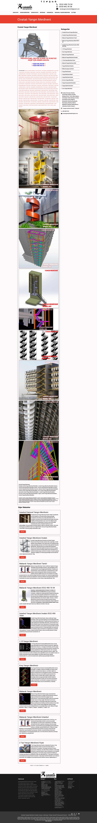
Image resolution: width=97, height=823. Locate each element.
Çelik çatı (38, 820)
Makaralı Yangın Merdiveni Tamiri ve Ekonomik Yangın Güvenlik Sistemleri (58, 792)
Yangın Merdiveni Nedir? (67, 74)
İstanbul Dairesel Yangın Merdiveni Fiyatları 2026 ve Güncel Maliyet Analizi (59, 786)
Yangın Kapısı (34, 12)
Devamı (22, 531)
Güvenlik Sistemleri (49, 72)
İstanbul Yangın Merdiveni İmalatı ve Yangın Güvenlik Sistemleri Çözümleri (60, 788)
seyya (28, 502)
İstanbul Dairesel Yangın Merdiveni (69, 32)
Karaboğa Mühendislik (50, 70)
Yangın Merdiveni (24, 12)
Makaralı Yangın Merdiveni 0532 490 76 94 (46, 786)
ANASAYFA (15, 12)
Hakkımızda (50, 12)
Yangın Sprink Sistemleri (67, 85)
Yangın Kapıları (45, 75)
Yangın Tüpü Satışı (52, 90)
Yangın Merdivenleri (66, 71)
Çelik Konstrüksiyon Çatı (25, 90)
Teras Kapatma (44, 70)
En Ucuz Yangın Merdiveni (67, 80)
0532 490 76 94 (65, 4)
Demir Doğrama (27, 72)
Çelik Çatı (26, 70)
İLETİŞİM (73, 12)
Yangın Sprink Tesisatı (44, 90)
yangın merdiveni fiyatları (43, 93)
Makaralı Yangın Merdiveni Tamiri (69, 37)
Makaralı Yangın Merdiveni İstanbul (70, 57)
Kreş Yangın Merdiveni (67, 51)
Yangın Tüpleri (50, 75)
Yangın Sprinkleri (33, 72)
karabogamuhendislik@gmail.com (70, 9)
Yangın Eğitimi (43, 72)
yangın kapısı (21, 98)
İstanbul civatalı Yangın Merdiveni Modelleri (28, 497)
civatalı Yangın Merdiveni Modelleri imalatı (27, 498)
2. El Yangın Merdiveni (67, 49)
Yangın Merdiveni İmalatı (67, 77)
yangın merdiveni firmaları (51, 93)
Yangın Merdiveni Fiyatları (68, 65)
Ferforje (67, 819)
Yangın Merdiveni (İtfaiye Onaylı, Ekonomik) (59, 804)
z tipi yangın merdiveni (70, 108)
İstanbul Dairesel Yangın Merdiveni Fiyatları (59, 807)
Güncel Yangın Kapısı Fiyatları (48, 88)
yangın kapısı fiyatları (33, 98)
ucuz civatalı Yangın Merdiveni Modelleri (42, 500)
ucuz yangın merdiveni (72, 817)
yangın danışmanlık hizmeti (40, 103)
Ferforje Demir (42, 77)
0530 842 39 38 (65, 7)
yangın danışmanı (33, 103)
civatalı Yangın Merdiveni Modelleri (37, 501)
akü (40, 820)
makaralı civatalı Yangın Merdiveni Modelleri (43, 499)
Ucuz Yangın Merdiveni (67, 88)
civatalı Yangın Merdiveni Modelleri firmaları (46, 498)
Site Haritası (48, 821)
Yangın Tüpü (54, 72)
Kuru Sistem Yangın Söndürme (47, 80)
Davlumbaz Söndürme (31, 70)
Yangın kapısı (75, 818)
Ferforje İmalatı (28, 85)
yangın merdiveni (27, 93)
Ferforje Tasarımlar (38, 70)
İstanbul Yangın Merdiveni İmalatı (69, 35)
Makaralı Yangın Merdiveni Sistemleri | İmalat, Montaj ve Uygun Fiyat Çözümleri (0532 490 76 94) (59, 795)
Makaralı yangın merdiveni (68, 68)
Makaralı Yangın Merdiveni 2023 (69, 63)
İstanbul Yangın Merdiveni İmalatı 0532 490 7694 (46, 788)
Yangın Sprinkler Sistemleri (33, 88)
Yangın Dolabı (56, 70)
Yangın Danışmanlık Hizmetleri (69, 82)
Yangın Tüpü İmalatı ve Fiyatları (23, 88)
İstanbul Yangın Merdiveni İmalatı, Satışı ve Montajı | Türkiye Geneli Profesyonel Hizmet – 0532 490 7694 (60, 799)
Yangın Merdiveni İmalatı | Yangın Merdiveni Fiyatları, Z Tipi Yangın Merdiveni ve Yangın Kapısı (59, 783)
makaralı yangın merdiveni (29, 817)
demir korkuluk (74, 819)
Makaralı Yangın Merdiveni (62, 12)
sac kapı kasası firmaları (57, 820)
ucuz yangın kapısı (48, 98)
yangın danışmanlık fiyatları (49, 103)
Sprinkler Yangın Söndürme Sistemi (36, 80)
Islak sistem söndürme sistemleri (26, 80)
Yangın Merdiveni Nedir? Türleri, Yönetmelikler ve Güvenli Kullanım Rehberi (59, 802)
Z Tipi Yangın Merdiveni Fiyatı (68, 60)
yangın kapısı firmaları (41, 98)
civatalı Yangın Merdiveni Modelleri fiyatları (46, 497)
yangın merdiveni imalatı (34, 93)
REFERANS (42, 12)
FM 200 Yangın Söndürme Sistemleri (49, 77)
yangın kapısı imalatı (26, 98)
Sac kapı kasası (44, 820)
